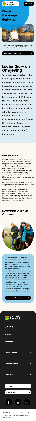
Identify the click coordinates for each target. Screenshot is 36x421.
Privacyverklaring (9, 415)
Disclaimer (6, 417)
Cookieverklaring (22, 415)
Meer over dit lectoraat (15, 298)
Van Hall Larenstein (11, 130)
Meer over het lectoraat (12, 53)
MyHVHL (8, 334)
